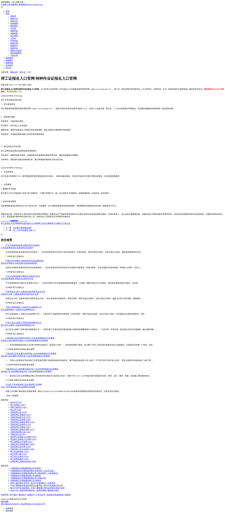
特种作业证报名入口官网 (28, 223)
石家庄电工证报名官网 (22, 422)
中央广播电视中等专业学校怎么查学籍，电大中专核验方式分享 (36, 485)
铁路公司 (14, 21)
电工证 (8, 68)
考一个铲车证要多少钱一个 (24, 230)
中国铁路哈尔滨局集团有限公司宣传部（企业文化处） (32, 471)
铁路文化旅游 (16, 51)
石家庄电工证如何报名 (22, 444)
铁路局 (13, 16)
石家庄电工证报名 (20, 415)
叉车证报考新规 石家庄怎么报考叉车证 (17, 279)
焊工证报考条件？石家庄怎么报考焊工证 (18, 310)
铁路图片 (9, 60)
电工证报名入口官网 (21, 442)
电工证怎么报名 (19, 457)
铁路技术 (14, 46)
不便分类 (14, 55)
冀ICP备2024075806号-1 (10, 504)
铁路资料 (9, 58)
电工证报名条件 (19, 459)
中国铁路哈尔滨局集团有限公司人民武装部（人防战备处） (34, 473)
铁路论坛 (14, 19)
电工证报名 (17, 405)
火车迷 (13, 28)
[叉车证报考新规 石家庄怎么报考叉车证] (23, 276)
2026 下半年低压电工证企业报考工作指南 (18, 387)
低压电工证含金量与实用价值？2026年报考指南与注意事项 (25, 356)
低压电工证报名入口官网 (23, 437)
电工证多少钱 (18, 454)
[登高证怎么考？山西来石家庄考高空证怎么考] (25, 292)
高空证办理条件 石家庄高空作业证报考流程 (19, 263)
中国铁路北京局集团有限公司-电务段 (25, 481)
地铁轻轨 (14, 33)
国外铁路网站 (16, 53)
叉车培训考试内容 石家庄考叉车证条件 (17, 248)
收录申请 (9, 508)
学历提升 (9, 65)
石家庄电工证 (18, 412)
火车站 (13, 38)
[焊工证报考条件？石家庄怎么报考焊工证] (23, 307)
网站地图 (4, 502)
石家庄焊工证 (18, 434)
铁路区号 (31, 495)
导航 (7, 14)
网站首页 (14, 72)
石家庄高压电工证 (20, 432)
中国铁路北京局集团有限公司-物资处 (25, 476)
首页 (7, 11)
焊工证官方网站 (45, 223)
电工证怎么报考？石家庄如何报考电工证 (18, 325)
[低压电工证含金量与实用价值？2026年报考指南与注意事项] (31, 354)
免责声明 (4, 495)
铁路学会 (14, 48)
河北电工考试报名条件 (22, 228)
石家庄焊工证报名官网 (22, 429)
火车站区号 (40, 495)
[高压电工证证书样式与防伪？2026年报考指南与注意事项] (30, 338)
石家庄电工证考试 (20, 425)
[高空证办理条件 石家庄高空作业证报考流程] (25, 261)
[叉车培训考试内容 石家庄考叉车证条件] (23, 245)
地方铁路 (14, 36)
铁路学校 (14, 31)
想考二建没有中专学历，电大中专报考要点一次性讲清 (32, 483)
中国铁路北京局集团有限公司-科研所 (25, 468)
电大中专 (16, 402)
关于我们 (13, 495)
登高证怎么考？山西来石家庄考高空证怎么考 (19, 294)
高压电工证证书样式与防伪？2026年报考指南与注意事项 (24, 341)
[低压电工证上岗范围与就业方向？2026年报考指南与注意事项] (32, 369)
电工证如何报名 (19, 452)
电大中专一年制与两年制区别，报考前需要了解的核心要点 (34, 490)
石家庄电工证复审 (20, 420)
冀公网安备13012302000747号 (33, 504)
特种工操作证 (18, 407)
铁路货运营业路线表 (55, 495)
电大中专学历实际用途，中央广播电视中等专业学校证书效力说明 (37, 488)
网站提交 (22, 495)
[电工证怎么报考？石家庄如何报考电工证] (23, 323)
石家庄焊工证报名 (20, 427)
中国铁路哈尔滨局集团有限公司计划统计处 (28, 478)
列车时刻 (14, 41)
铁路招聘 (14, 23)
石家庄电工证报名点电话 (23, 461)
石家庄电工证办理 (20, 447)
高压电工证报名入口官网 (23, 439)
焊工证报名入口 (58, 223)
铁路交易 (14, 43)
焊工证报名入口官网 (9, 223)
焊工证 (67, 223)
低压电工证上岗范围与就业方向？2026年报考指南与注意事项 (26, 371)
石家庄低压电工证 (20, 417)
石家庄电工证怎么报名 (22, 449)
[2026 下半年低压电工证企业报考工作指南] (24, 384)
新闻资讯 (14, 26)
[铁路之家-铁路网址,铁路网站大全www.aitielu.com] (22, 5)
